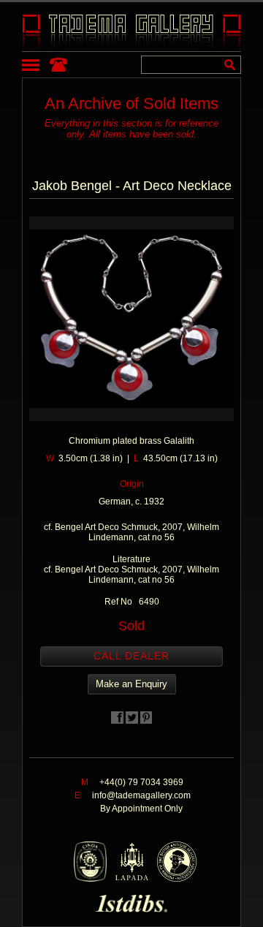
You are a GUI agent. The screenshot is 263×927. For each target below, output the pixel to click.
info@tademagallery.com (141, 795)
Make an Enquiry (131, 683)
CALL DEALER (131, 656)
